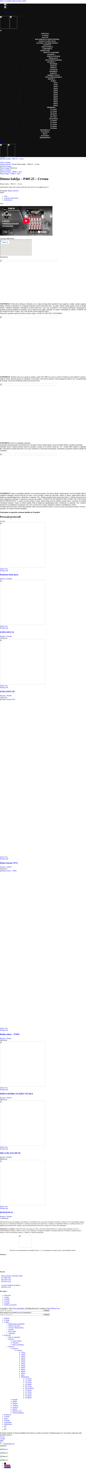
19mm (55, 90)
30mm (55, 100)
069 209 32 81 (6, 1287)
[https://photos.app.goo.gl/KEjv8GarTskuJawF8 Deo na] (43, 1262)
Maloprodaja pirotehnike (16, 1324)
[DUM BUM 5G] (22, 1205)
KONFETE (47, 45)
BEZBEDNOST (45, 137)
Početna (3, 164)
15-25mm (53, 111)
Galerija (6, 1299)
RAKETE (53, 73)
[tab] (5, 196)
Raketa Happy (5, 168)
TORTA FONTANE (53, 56)
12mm (55, 85)
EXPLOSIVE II (7, 632)
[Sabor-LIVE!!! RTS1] (14, 1260)
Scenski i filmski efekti (15, 1328)
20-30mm (53, 115)
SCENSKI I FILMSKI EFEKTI (47, 43)
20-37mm (53, 117)
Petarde (9, 579)
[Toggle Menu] (1, 30)
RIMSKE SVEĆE (54, 75)
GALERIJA (45, 132)
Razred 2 (9, 164)
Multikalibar (51, 107)
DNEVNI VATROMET (51, 52)
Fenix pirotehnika (18, 1308)
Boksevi (15, 1348)
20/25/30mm (53, 119)
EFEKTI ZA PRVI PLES (47, 41)
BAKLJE (53, 66)
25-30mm (53, 120)
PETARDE (53, 64)
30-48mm (53, 128)
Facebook (7, 1467)
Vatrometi (11, 1333)
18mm (55, 88)
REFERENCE (45, 130)
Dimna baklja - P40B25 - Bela (10, 174)
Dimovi (9, 867)
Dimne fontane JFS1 (9, 863)
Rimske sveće (17, 1411)
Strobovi (15, 1407)
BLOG (45, 134)
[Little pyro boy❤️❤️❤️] (72, 1266)
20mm (55, 92)
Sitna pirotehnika (18, 1345)
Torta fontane (17, 1341)
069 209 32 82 (6, 1281)
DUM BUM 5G (6, 1212)
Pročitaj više (4, 571)
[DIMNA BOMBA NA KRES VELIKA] (22, 1086)
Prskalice (16, 1343)
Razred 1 (11, 1339)
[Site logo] (5, 28)
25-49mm (53, 126)
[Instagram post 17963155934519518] (43, 1266)
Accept (2, 1437)
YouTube (7, 1465)
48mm (55, 103)
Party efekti (12, 1331)
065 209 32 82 (6, 1280)
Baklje (14, 164)
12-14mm (53, 109)
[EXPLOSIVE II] (22, 624)
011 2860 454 (5, 1278)
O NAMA (45, 35)
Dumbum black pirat (9, 575)
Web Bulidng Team (53, 1308)
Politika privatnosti (10, 1305)
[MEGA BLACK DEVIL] (22, 1145)
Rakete (15, 1409)
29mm (55, 98)
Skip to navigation (6, 1)
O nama (6, 1301)
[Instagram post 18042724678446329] (14, 1266)
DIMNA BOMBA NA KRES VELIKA (16, 1094)
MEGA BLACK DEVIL (10, 1153)
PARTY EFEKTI (47, 47)
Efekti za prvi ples (14, 1326)
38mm (55, 102)
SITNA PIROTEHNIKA (53, 60)
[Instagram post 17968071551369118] (72, 1260)
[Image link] (25, 1247)
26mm (55, 96)
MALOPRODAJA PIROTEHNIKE (47, 39)
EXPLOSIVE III (7, 691)
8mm (55, 83)
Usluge (6, 1297)
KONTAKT (45, 136)
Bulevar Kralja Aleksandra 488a (12, 1276)
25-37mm (53, 124)
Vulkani (15, 1405)
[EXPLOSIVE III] (22, 684)
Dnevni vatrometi (14, 1337)
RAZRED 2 (51, 62)
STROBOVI (53, 71)
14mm (55, 86)
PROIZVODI (45, 50)
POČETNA (45, 33)
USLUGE (45, 37)
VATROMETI (47, 49)
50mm (55, 105)
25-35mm (53, 122)
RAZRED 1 (51, 54)
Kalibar (53, 81)
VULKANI (53, 69)
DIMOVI (53, 67)
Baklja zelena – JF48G (10, 1034)
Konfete (11, 1330)
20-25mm (53, 113)
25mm (55, 94)
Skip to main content (19, 1)
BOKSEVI (51, 79)
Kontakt (7, 1303)
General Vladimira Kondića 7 (11, 1285)
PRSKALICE (53, 58)
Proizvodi (7, 1295)
